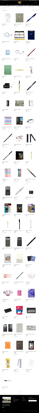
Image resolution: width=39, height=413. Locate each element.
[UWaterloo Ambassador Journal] (19, 208)
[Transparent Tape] (19, 310)
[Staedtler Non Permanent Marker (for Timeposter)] (19, 224)
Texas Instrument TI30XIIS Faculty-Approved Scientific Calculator (7, 197)
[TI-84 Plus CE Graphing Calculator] (7, 208)
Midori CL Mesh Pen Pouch (5, 316)
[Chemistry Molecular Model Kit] (19, 138)
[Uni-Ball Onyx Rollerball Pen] (7, 138)
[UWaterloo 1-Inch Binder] (19, 155)
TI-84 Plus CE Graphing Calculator (6, 214)
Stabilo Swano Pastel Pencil (29, 230)
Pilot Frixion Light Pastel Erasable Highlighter (7, 230)
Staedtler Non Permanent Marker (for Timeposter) (18, 231)
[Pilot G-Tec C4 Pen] (31, 275)
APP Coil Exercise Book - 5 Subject (30, 299)
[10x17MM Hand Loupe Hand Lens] (31, 191)
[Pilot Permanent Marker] (19, 172)
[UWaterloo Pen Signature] (31, 70)
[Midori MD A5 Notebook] (19, 258)
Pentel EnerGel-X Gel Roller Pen (29, 92)
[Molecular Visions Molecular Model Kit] (31, 328)
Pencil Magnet (27, 161)
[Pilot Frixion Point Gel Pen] (7, 172)
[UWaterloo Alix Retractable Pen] (19, 70)
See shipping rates (10, 0)
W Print (30, 0)
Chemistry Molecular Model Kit (17, 144)
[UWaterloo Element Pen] (31, 17)
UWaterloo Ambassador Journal (17, 214)
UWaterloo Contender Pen (5, 161)
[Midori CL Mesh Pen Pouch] (7, 310)
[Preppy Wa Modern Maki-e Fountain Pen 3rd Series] (31, 172)
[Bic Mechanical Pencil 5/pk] (7, 363)
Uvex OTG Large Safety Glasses (5, 41)
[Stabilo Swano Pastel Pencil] (31, 224)
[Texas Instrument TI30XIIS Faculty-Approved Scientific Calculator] (7, 191)
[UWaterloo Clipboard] (31, 35)
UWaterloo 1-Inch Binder (17, 161)
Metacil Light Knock (16, 369)
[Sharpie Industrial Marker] (7, 380)
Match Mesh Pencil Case (28, 316)
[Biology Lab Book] (7, 70)
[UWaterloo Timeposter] (19, 35)
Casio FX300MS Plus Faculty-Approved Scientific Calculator (18, 248)
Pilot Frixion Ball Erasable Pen (5, 299)
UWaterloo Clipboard (28, 41)
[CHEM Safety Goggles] (31, 120)
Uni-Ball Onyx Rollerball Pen (5, 144)
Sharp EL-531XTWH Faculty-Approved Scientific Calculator (7, 334)
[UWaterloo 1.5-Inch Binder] (31, 258)
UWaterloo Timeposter (16, 41)
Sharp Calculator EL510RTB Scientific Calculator (31, 351)
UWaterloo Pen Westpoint (5, 109)
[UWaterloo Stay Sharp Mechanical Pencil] (31, 52)
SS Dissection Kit (4, 92)
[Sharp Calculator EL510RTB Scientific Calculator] (31, 345)
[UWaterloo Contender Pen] (7, 155)
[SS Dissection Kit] (7, 86)
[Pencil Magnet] (31, 155)
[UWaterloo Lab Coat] (7, 17)
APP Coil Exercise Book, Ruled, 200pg (30, 214)
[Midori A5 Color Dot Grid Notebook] (19, 328)
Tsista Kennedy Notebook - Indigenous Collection (6, 265)
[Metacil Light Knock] (19, 363)
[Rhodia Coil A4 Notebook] (7, 345)
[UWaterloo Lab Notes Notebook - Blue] (7, 52)
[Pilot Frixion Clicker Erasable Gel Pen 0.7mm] (7, 120)
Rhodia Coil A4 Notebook (5, 351)
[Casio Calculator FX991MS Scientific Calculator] (7, 241)
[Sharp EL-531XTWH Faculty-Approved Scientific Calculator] (7, 328)
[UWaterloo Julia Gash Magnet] (19, 103)
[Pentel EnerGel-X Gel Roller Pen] (31, 86)
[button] (36, 2)
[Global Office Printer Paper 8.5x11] (31, 396)
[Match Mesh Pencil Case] (31, 310)
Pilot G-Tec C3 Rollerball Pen (29, 369)
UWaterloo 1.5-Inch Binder (29, 264)
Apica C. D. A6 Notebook (28, 109)
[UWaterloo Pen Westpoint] (7, 103)
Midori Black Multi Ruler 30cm (29, 144)
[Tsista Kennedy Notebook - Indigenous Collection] (7, 258)
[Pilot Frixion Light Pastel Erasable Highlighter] (7, 224)
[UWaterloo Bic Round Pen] (19, 86)
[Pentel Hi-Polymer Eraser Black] (19, 396)
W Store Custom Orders (34, 0)
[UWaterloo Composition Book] (19, 120)
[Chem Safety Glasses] (19, 52)
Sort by (3, 10)
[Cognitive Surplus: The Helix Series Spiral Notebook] (19, 345)
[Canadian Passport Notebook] (7, 275)
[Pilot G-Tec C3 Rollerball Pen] (31, 363)
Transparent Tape (16, 316)
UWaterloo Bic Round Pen (17, 92)
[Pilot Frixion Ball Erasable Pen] (7, 293)
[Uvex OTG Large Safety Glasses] (7, 35)
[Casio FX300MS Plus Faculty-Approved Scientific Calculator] (19, 241)
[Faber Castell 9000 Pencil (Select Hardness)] (19, 275)
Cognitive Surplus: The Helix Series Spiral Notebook (18, 352)
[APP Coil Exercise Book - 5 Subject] (31, 293)
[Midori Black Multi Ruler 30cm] (31, 138)
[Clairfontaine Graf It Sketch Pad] (19, 293)
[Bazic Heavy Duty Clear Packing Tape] (19, 380)
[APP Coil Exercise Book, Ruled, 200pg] (31, 208)
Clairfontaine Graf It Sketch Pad (17, 299)
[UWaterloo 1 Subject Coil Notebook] (19, 17)
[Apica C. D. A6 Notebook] (31, 103)
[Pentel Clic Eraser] (19, 191)
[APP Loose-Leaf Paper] (31, 380)
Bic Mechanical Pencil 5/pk (5, 369)
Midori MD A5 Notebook (16, 264)
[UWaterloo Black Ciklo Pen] (31, 241)
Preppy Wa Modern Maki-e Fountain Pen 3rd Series (31, 179)
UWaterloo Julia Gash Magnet (17, 109)
